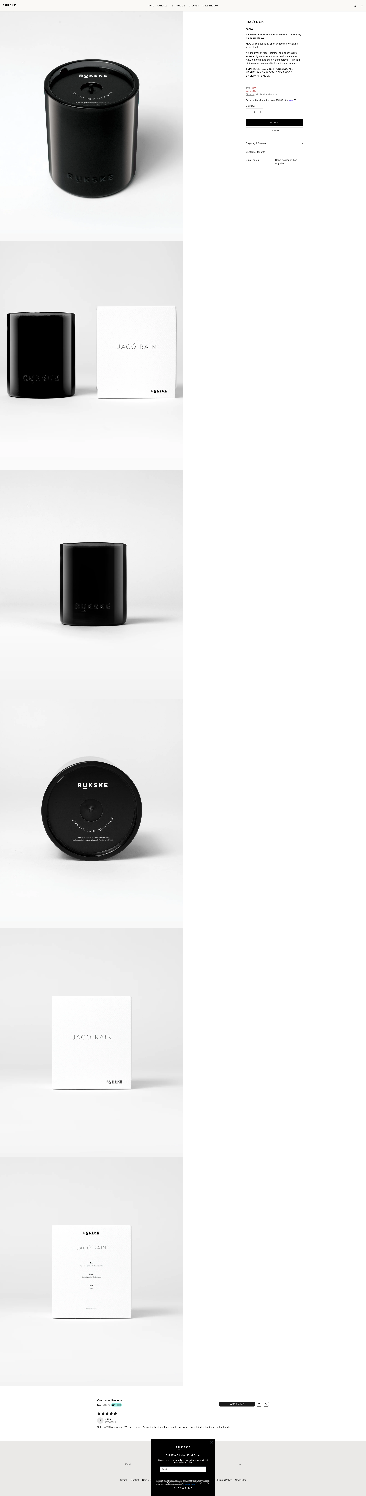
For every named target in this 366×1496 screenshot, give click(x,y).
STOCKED (194, 6)
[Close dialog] (211, 1442)
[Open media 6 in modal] (91, 1271)
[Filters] (259, 1404)
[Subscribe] (237, 1464)
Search (123, 1480)
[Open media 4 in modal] (91, 813)
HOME (151, 6)
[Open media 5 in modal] (91, 1042)
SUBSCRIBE (183, 1488)
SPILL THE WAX (210, 6)
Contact (135, 1480)
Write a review (237, 1404)
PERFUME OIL (178, 6)
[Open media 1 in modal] (91, 126)
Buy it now (274, 130)
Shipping (250, 94)
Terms (193, 1484)
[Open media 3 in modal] (91, 584)
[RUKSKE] (9, 6)
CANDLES (162, 6)
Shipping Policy (224, 1480)
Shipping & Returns (256, 143)
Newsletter (240, 1480)
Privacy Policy (186, 1484)
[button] (354, 5)
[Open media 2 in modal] (91, 355)
